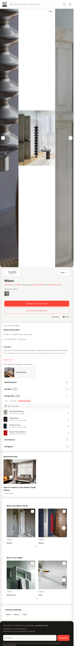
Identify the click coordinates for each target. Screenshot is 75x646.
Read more (8, 360)
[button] (37, 546)
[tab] (6, 401)
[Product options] (32, 511)
